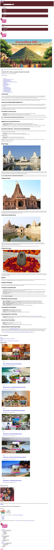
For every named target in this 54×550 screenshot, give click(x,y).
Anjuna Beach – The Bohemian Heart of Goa (12, 480)
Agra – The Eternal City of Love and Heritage (12, 363)
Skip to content (2, 0)
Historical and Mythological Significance (8, 79)
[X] (1, 549)
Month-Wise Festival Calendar (7, 88)
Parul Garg (3, 73)
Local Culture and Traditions (7, 89)
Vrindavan (37, 316)
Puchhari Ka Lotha (5, 85)
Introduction (5, 78)
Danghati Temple (5, 83)
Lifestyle (3, 536)
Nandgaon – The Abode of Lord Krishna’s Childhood (7, 338)
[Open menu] (1, 38)
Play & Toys (4, 534)
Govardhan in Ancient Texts (6, 80)
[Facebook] (0, 549)
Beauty (4, 16)
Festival (4, 30)
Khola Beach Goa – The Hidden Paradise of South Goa (14, 387)
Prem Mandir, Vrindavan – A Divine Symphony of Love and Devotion (9, 340)
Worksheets (3, 546)
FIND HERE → (2, 508)
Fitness (3, 540)
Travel (3, 26)
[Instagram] (2, 549)
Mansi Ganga (5, 82)
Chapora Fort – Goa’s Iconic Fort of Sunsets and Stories (14, 457)
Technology (3, 7)
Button (1, 2)
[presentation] (25, 352)
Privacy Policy (18, 520)
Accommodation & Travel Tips (7, 90)
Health (4, 25)
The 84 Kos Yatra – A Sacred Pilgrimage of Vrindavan (14, 410)
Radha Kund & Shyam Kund (6, 84)
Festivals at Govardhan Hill (7, 87)
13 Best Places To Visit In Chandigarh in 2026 (12, 433)
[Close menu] (0, 521)
